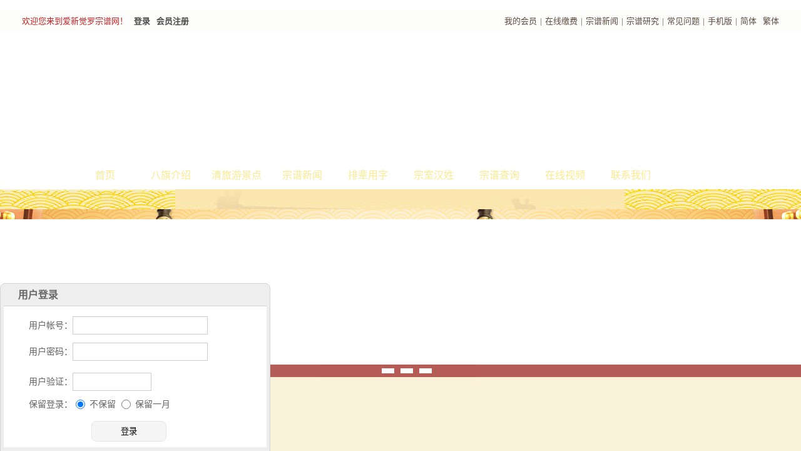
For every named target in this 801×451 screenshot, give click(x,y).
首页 (105, 175)
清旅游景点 (237, 175)
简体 (748, 21)
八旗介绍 (171, 175)
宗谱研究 (642, 21)
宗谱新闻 (602, 21)
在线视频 (565, 175)
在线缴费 (561, 21)
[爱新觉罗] (244, 98)
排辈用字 (368, 175)
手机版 (720, 21)
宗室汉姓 (434, 175)
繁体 (771, 21)
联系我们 (631, 175)
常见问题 (683, 21)
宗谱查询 (499, 175)
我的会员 (520, 21)
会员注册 (172, 21)
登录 (142, 21)
